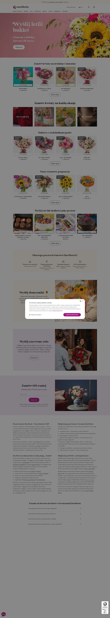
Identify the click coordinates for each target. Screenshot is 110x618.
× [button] (82, 301)
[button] (35, 315)
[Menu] (108, 602)
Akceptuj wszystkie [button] (72, 314)
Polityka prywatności (57, 310)
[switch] (105, 612)
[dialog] (55, 309)
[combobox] (80, 301)
